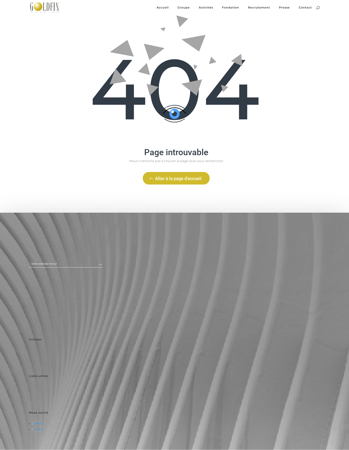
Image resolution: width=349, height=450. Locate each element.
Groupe (184, 7)
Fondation (230, 7)
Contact (305, 7)
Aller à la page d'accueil (178, 178)
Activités (206, 7)
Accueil (163, 7)
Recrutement (259, 7)
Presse (284, 7)
